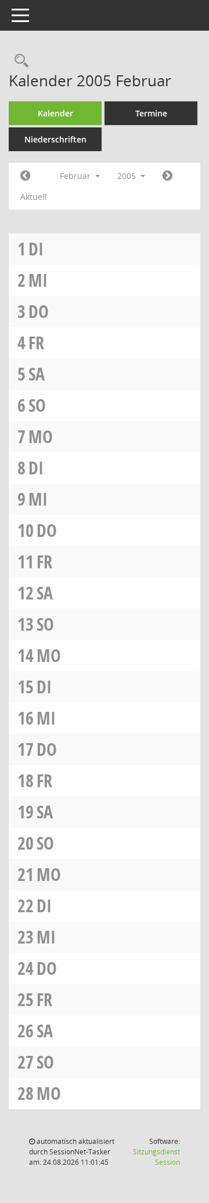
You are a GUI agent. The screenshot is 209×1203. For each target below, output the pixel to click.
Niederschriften (55, 139)
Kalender (55, 113)
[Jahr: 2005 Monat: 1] (25, 176)
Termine (151, 113)
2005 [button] (127, 175)
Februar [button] (76, 175)
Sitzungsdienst (156, 1157)
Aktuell (33, 196)
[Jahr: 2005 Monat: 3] (167, 176)
